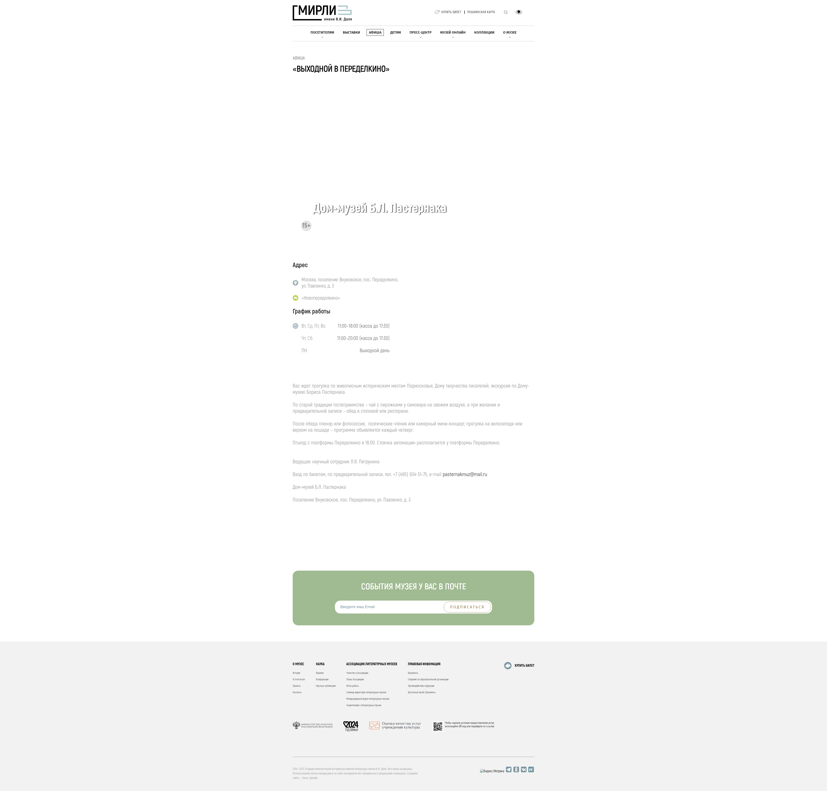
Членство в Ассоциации (357, 673)
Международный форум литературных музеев (367, 699)
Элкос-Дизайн (310, 778)
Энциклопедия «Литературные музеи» (364, 705)
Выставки (351, 32)
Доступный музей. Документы (422, 692)
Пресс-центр (421, 32)
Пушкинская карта (481, 12)
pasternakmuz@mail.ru (465, 474)
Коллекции (484, 32)
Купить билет (451, 12)
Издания (320, 673)
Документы (413, 673)
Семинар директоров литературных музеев (366, 692)
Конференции (322, 679)
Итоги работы (352, 686)
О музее (509, 32)
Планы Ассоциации (355, 679)
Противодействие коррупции (421, 686)
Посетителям (322, 32)
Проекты (297, 686)
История (296, 673)
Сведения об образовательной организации (428, 679)
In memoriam (299, 679)
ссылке (490, 726)
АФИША (299, 58)
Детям (395, 32)
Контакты (297, 692)
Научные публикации (326, 686)
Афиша (375, 32)
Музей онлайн (453, 32)
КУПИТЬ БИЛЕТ (524, 665)
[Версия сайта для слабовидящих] (519, 12)
